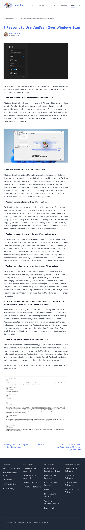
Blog (73, 5)
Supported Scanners (11, 468)
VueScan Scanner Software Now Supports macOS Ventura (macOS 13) (68, 447)
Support (64, 5)
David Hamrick (14, 33)
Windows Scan (10, 103)
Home (31, 5)
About (81, 5)
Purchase (53, 5)
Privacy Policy (8, 488)
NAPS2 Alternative (31, 482)
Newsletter (7, 480)
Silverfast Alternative (32, 487)
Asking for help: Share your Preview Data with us (16, 445)
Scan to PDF (49, 508)
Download (41, 5)
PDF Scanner (49, 489)
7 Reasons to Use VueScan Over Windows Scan (42, 27)
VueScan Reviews (10, 484)
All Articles (42, 444)
